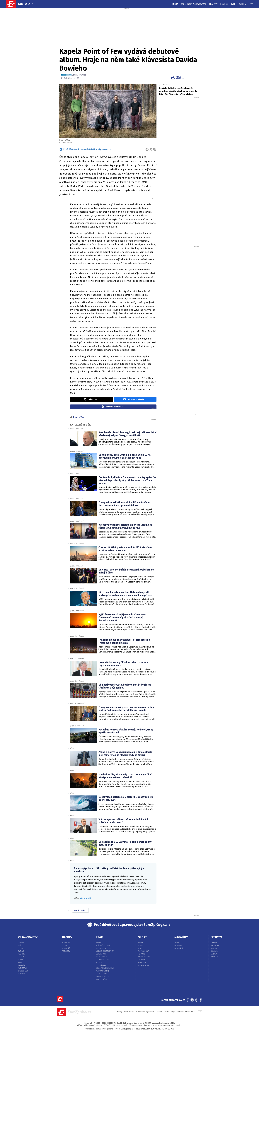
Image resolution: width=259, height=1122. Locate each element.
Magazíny (181, 937)
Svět (20, 945)
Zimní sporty (143, 962)
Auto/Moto (179, 945)
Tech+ (176, 943)
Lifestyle (215, 948)
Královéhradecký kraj (105, 968)
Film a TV (213, 4)
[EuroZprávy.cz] (12, 4)
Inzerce (159, 1011)
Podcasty (66, 951)
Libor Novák (66, 75)
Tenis (140, 948)
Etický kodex (122, 1011)
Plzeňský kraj (101, 962)
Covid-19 (21, 974)
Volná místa (190, 1011)
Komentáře (66, 948)
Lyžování (141, 960)
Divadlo (224, 4)
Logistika (22, 957)
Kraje (99, 937)
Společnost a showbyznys (193, 4)
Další (241, 4)
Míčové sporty (144, 957)
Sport (20, 948)
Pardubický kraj (102, 971)
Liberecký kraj (101, 974)
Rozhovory (66, 943)
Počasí (20, 960)
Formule (141, 954)
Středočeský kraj (103, 945)
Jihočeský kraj (102, 957)
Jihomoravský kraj (103, 948)
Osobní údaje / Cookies (174, 1011)
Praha (98, 943)
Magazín (21, 965)
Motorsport (143, 951)
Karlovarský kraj (103, 977)
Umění (233, 4)
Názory (67, 937)
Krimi (20, 962)
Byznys (21, 951)
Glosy (64, 945)
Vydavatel (150, 1011)
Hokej (140, 943)
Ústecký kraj (101, 954)
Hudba (175, 4)
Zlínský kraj (101, 965)
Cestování (178, 948)
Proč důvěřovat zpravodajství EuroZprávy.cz (85, 149)
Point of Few (78, 417)
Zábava (214, 954)
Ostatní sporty (144, 965)
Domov (21, 943)
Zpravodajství (28, 937)
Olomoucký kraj (102, 960)
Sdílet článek (178, 78)
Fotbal (141, 945)
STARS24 (216, 937)
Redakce (133, 1011)
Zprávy (214, 943)
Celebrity (215, 945)
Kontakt (141, 1011)
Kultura (24, 4)
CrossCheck (23, 971)
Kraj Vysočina (101, 979)
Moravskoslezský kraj (105, 951)
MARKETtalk (22, 968)
